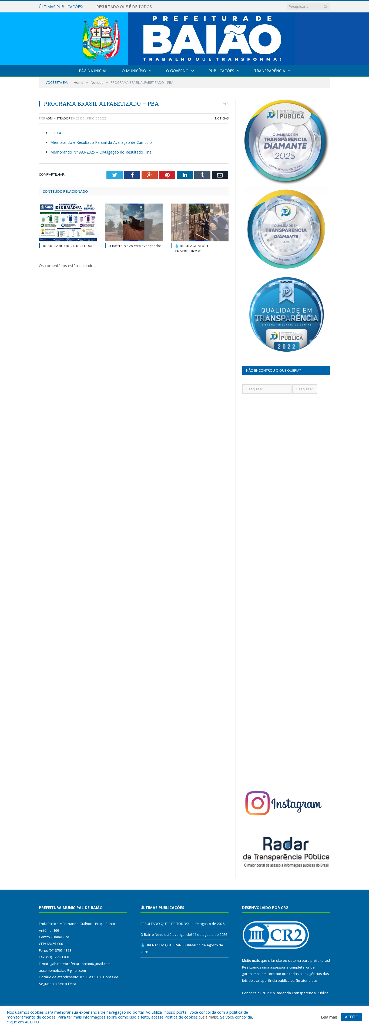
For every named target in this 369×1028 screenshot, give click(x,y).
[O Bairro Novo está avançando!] (134, 222)
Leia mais (208, 1016)
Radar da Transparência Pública (302, 992)
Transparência (269, 70)
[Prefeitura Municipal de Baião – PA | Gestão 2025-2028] (185, 37)
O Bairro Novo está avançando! (124, 6)
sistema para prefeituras (308, 960)
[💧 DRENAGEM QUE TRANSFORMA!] (200, 222)
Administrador (58, 118)
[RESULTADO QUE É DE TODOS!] (68, 222)
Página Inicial (93, 70)
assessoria (279, 967)
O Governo (177, 70)
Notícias (222, 118)
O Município (134, 70)
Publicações (221, 70)
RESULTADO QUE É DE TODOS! (68, 245)
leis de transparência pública (266, 980)
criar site (275, 960)
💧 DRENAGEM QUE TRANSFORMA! (192, 248)
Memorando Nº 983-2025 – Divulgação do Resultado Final (101, 152)
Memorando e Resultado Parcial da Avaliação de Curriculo (101, 142)
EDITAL (56, 132)
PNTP (264, 992)
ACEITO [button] (351, 1016)
